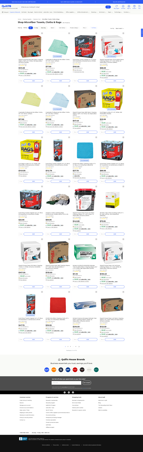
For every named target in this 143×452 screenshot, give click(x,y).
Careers (100, 407)
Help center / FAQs (24, 410)
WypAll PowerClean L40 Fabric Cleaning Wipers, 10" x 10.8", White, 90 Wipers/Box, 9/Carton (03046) (111, 319)
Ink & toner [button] (102, 12)
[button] (108, 6)
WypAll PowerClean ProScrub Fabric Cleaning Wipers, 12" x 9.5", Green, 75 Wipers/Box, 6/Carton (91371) (83, 214)
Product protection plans (52, 422)
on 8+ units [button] (108, 122)
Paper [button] (109, 12)
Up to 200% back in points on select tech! (71, 1)
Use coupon (86, 382)
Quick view (30, 53)
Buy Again (30, 12)
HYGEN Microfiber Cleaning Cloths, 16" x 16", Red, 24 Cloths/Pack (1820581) (57, 318)
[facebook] (73, 392)
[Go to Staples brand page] (75, 370)
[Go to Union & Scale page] (89, 370)
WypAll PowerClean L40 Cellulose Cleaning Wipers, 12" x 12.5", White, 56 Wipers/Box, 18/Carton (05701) (110, 267)
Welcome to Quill (102, 400)
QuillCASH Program (50, 405)
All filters (94, 27)
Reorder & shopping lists (78, 400)
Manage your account (25, 405)
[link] (42, 33)
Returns (22, 402)
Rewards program (50, 402)
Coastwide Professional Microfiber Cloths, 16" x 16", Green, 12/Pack (58, 60)
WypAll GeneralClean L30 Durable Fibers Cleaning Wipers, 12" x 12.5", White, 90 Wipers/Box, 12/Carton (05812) (112, 61)
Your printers (75, 405)
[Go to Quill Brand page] (46, 370)
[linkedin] (69, 392)
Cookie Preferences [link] (76, 445)
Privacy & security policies (26, 417)
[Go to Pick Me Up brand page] (60, 370)
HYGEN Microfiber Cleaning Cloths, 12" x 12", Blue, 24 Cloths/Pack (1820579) (84, 164)
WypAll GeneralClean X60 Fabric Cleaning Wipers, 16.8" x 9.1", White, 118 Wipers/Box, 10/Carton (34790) (31, 61)
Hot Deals (24, 12)
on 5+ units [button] (108, 71)
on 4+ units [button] (81, 224)
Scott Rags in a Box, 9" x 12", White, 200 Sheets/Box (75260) (111, 113)
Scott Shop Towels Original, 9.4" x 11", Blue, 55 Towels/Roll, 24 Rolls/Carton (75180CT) (112, 164)
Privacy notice (56, 445)
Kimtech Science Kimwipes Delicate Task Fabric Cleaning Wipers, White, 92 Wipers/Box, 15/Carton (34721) (85, 319)
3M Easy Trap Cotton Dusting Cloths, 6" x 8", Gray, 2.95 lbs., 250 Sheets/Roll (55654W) (111, 214)
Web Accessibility (102, 410)
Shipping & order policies (26, 412)
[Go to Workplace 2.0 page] (96, 370)
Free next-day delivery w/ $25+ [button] (55, 74)
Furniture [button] (126, 12)
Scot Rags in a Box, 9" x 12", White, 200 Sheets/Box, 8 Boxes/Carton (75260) (29, 164)
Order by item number (77, 407)
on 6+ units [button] (108, 277)
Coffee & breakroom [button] (82, 12)
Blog (99, 402)
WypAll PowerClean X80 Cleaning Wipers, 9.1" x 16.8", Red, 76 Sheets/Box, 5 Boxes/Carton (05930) (58, 267)
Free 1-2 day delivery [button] (25, 75)
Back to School (38, 12)
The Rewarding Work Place (105, 405)
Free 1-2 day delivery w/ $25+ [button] (81, 281)
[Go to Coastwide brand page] (53, 370)
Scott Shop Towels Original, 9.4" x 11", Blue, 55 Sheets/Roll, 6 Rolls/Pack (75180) (31, 213)
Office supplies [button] (70, 12)
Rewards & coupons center (79, 410)
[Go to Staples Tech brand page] (82, 370)
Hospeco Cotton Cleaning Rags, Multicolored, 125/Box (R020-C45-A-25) (57, 213)
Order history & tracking (26, 400)
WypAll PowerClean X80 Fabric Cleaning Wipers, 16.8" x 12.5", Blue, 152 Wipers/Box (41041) (85, 114)
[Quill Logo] (6, 6)
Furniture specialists (51, 420)
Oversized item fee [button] (79, 71)
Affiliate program (50, 427)
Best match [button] (119, 28)
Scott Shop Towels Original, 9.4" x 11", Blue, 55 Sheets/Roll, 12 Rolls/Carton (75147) (31, 318)
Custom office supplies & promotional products (58, 412)
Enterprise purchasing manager (54, 417)
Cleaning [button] (93, 12)
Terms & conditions (46, 445)
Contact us (22, 420)
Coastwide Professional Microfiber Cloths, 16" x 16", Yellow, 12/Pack (31, 113)
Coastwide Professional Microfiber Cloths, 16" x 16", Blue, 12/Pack (58, 113)
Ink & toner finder (76, 402)
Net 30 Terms (49, 410)
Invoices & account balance (26, 407)
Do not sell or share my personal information (92, 445)
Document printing (50, 415)
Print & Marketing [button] (58, 12)
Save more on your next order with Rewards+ (24, 1)
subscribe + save (47, 12)
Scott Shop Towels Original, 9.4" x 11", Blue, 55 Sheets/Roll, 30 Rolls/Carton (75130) (58, 164)
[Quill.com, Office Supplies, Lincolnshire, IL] (23, 439)
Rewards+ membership (51, 400)
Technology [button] (117, 12)
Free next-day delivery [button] (107, 128)
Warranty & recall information (27, 415)
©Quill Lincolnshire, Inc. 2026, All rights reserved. (38, 439)
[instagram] (64, 392)
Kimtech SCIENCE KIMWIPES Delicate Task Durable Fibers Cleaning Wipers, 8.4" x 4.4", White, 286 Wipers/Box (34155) (85, 267)
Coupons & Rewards (15, 12)
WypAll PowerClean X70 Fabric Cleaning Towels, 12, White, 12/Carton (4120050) (30, 266)
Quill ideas (48, 424)
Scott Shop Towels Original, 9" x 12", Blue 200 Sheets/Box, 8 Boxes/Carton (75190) (84, 60)
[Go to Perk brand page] (68, 370)
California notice (65, 445)
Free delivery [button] (104, 77)
